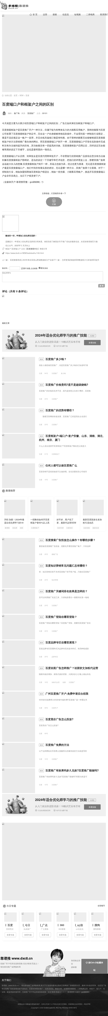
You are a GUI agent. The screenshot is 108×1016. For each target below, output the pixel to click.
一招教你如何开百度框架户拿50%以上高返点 (39, 522)
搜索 (55, 14)
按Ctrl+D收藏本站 (94, 966)
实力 (65, 129)
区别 (56, 123)
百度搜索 (17, 133)
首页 (15, 95)
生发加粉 (87, 528)
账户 (82, 129)
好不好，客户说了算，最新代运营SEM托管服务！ (66, 522)
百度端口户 (16, 248)
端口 (33, 123)
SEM (21, 95)
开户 (31, 129)
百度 (27, 95)
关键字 (21, 149)
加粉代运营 (56, 682)
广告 (62, 123)
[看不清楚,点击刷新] (29, 268)
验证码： (5, 268)
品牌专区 (55, 656)
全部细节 (101, 905)
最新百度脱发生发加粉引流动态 (92, 521)
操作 (69, 133)
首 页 (33, 14)
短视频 (77, 14)
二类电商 (90, 14)
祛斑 (64, 682)
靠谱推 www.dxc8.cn (16, 958)
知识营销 (55, 580)
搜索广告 (55, 554)
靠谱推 (7, 528)
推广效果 (82, 167)
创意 (62, 159)
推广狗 (16, 113)
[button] (54, 201)
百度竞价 (69, 528)
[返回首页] (42, 181)
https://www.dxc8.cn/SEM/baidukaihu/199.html (24, 253)
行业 (96, 133)
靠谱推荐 (10, 490)
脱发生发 (96, 528)
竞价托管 (60, 528)
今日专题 (11, 906)
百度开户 (55, 708)
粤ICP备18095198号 (69, 1008)
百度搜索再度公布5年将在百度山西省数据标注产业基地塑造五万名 (37, 260)
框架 (42, 123)
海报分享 (43, 248)
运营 (45, 14)
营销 (18, 141)
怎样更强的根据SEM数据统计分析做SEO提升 (80, 260)
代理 (44, 156)
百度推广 (31, 113)
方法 (40, 129)
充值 (47, 137)
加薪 (21, 528)
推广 (26, 129)
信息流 (65, 14)
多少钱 (63, 373)
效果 (103, 159)
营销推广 (78, 156)
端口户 (90, 123)
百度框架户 (36, 171)
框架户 (81, 123)
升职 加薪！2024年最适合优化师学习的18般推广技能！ (14, 522)
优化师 (14, 528)
